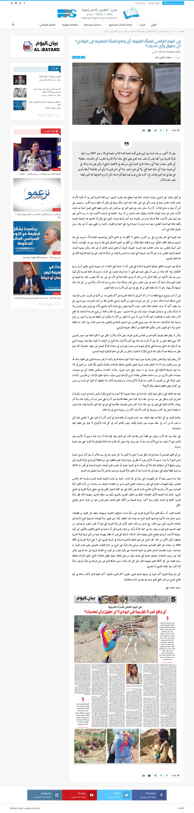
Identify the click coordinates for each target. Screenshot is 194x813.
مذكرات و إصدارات (92, 25)
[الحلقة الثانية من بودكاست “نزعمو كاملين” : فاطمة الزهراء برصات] (37, 154)
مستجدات (76, 57)
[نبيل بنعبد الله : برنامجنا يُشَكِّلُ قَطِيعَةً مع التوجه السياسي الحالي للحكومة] (37, 237)
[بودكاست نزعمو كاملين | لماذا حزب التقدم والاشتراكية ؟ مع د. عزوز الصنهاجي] (37, 194)
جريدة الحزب (141, 3)
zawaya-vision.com (32, 808)
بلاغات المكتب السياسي (120, 25)
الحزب (142, 25)
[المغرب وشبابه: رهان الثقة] (19, 80)
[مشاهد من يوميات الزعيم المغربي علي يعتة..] (19, 105)
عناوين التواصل (154, 3)
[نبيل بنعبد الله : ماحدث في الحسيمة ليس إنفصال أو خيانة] (37, 278)
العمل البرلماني (47, 25)
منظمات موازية (70, 25)
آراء (83, 57)
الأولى (154, 25)
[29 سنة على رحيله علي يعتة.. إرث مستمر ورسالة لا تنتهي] (19, 92)
